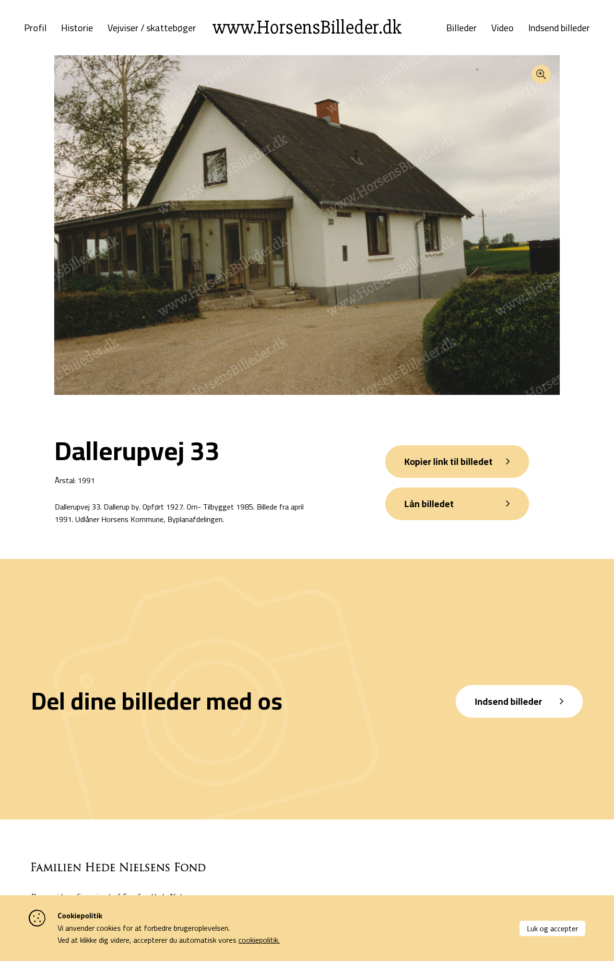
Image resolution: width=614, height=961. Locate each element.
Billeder (461, 28)
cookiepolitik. (259, 940)
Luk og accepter (552, 928)
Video (502, 28)
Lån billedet (429, 503)
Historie (77, 28)
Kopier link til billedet (448, 461)
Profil (35, 28)
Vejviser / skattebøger (151, 28)
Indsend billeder (559, 28)
